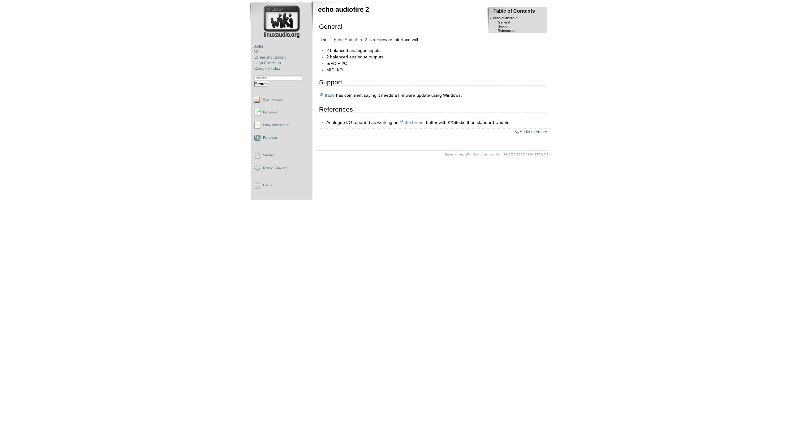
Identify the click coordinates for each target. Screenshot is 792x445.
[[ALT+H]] (282, 37)
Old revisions (273, 99)
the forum (414, 122)
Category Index (267, 68)
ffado (330, 95)
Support (504, 26)
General (504, 22)
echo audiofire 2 (505, 18)
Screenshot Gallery (270, 57)
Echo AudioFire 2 (350, 39)
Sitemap (268, 155)
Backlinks (270, 112)
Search (261, 84)
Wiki (257, 52)
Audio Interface (533, 131)
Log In (267, 185)
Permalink (270, 137)
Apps (258, 46)
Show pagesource (276, 125)
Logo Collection (267, 63)
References (506, 30)
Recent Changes (275, 168)
